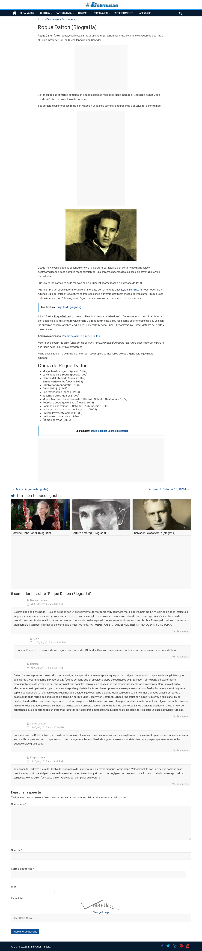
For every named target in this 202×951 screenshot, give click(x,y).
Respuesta (182, 631)
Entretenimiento (123, 13)
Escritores (67, 19)
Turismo (82, 13)
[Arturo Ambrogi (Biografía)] (101, 500)
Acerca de (145, 13)
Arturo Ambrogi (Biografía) (89, 533)
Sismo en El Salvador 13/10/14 (168, 489)
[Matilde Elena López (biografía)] (40, 500)
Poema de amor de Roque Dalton (81, 336)
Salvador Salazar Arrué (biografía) (154, 533)
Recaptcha (17, 898)
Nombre (16, 850)
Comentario (18, 804)
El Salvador (27, 13)
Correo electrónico (22, 868)
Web (13, 886)
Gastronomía (64, 13)
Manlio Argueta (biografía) (30, 489)
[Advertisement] (101, 67)
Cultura (45, 13)
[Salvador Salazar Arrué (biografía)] (162, 500)
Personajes (101, 13)
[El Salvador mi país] (14, 13)
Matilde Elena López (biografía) (32, 533)
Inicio (41, 19)
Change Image (101, 912)
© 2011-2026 (19, 946)
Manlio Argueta (133, 289)
